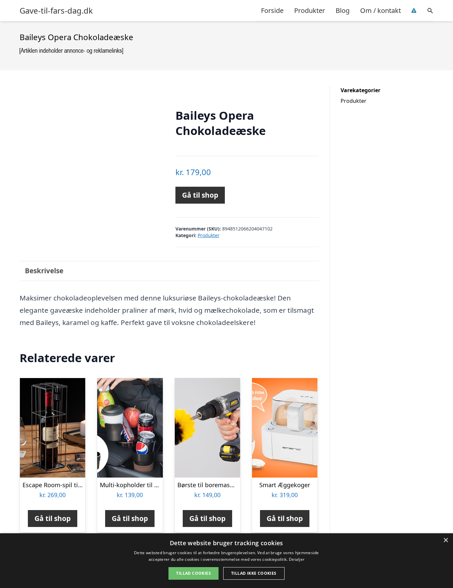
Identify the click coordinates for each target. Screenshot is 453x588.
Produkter (309, 10)
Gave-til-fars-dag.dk (56, 10)
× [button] (445, 540)
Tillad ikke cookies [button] (254, 573)
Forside (272, 10)
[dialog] (226, 560)
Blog (343, 10)
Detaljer (296, 559)
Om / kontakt (380, 10)
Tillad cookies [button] (193, 573)
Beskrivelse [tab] (44, 270)
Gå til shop (200, 195)
